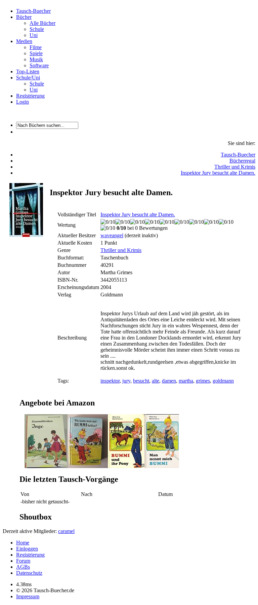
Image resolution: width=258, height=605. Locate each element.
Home (22, 542)
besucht (141, 381)
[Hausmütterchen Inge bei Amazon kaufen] (46, 466)
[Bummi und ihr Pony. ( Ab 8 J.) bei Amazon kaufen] (126, 466)
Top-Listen (27, 71)
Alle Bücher (42, 23)
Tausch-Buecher (33, 11)
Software (39, 65)
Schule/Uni (28, 77)
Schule (37, 29)
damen (169, 381)
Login (22, 102)
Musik (36, 59)
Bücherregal (242, 161)
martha (186, 381)
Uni (34, 35)
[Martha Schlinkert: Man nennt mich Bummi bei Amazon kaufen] (161, 466)
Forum (23, 561)
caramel (66, 531)
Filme (36, 47)
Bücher (24, 17)
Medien (24, 41)
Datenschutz (29, 573)
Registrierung (30, 96)
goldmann (223, 381)
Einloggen (27, 548)
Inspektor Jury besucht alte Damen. (218, 173)
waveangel (111, 235)
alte (155, 381)
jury (126, 381)
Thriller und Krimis (234, 167)
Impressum (27, 596)
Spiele (36, 53)
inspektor (110, 381)
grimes (203, 381)
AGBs (23, 567)
